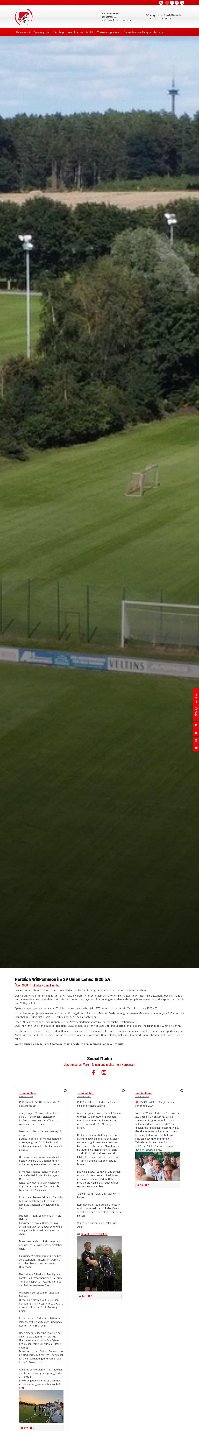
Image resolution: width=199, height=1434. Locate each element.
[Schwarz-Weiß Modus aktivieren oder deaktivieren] (161, 3)
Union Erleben (74, 32)
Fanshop (59, 32)
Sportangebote (42, 32)
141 (83, 1296)
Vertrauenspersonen (109, 32)
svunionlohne (27, 1093)
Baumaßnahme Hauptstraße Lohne (144, 32)
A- (167, 3)
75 (141, 1185)
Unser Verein (23, 32)
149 (25, 1427)
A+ (176, 3)
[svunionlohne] (65, 1090)
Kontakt (90, 32)
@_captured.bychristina (94, 1234)
